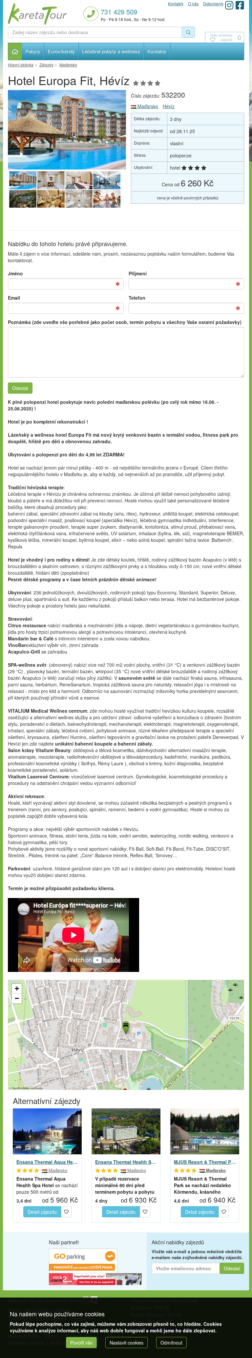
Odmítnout (171, 1342)
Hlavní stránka (15, 51)
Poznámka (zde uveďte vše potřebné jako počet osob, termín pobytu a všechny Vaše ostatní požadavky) (125, 322)
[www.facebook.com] (240, 5)
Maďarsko (147, 106)
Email (14, 297)
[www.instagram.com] (229, 5)
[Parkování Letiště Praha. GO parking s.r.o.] (83, 1260)
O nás (193, 3)
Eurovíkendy (61, 51)
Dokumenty (213, 3)
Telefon (137, 297)
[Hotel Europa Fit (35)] (22, 199)
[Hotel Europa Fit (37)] (79, 180)
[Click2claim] (95, 1278)
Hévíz (169, 106)
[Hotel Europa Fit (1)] (67, 130)
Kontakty (156, 51)
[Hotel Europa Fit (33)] (79, 199)
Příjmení (138, 273)
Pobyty (32, 51)
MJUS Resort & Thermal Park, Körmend (205, 1162)
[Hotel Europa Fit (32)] (106, 199)
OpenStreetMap (20, 1088)
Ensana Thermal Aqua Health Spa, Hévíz (47, 1162)
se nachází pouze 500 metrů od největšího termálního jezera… (47, 1185)
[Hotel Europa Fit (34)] (50, 199)
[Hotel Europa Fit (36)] (106, 180)
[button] (125, 1027)
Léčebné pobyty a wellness (111, 51)
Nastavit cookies (126, 1342)
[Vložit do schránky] (66, 1211)
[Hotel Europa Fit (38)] (50, 180)
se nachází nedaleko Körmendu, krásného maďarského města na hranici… (202, 1185)
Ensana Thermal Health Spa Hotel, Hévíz (126, 1162)
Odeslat (20, 388)
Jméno (15, 273)
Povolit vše (81, 1342)
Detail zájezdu (42, 1211)
